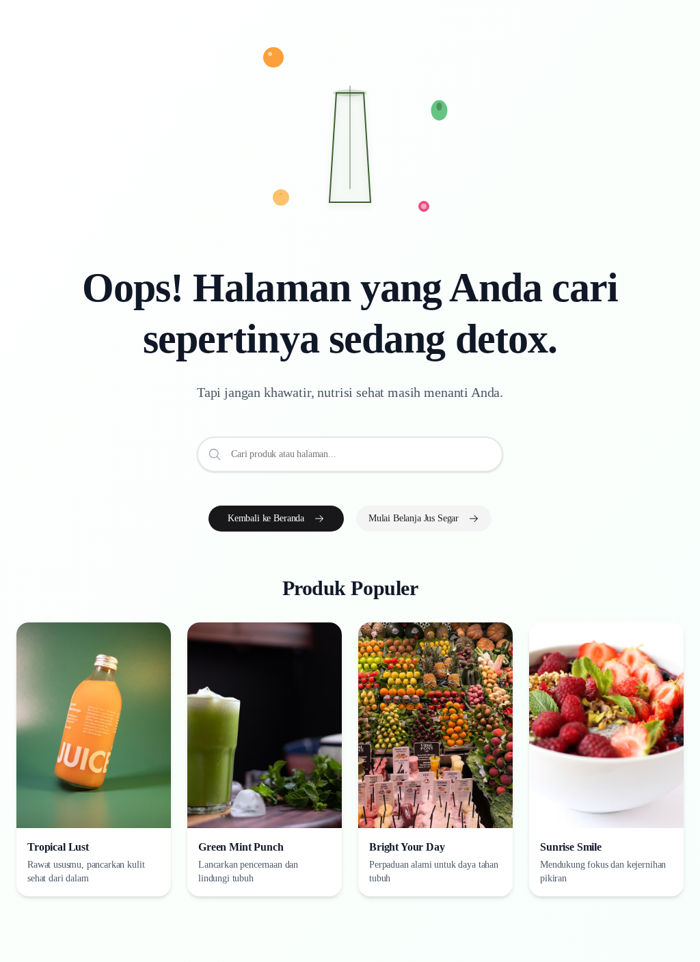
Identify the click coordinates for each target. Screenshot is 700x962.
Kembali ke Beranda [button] (266, 518)
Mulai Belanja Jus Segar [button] (413, 518)
